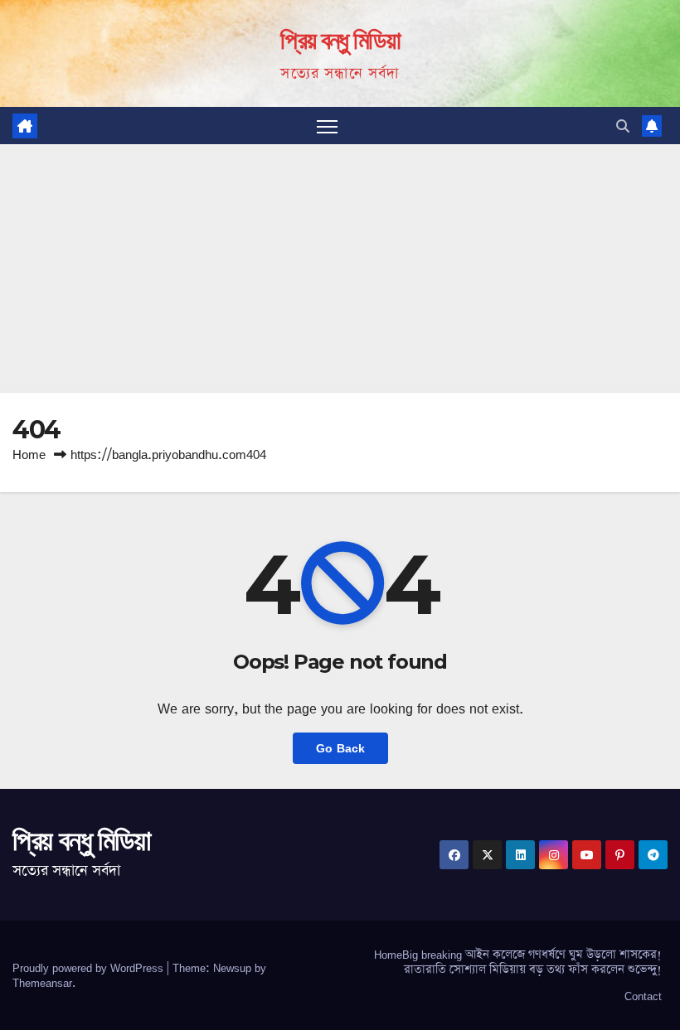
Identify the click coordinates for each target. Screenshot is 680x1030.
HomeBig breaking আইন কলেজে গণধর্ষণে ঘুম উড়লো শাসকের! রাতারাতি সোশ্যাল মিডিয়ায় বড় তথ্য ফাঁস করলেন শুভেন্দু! (518, 962)
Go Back (340, 747)
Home (29, 454)
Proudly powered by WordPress (89, 968)
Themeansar (42, 982)
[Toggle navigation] (327, 125)
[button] (622, 126)
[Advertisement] (340, 268)
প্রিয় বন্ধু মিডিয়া (340, 40)
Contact (643, 996)
